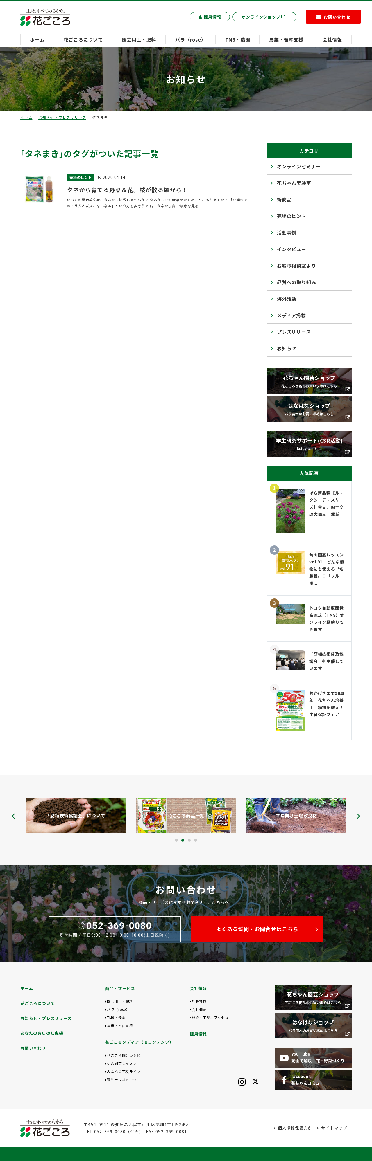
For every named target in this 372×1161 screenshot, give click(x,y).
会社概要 (199, 1009)
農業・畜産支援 (286, 39)
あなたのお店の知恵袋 (41, 1033)
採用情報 (212, 17)
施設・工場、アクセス (210, 1017)
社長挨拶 (199, 1001)
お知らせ (286, 348)
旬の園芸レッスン (122, 1063)
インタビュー (291, 249)
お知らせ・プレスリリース (62, 117)
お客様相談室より (296, 265)
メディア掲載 (291, 315)
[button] (176, 840)
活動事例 (286, 232)
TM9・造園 (237, 39)
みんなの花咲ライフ (123, 1071)
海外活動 (286, 298)
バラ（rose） (190, 39)
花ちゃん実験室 (294, 182)
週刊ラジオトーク (122, 1079)
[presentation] (13, 816)
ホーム (37, 39)
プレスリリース (294, 331)
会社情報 (332, 39)
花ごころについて (83, 39)
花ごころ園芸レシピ (123, 1055)
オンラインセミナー (299, 166)
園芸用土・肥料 (139, 39)
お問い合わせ (33, 1048)
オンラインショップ (261, 17)
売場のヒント (291, 215)
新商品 (284, 199)
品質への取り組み (296, 282)
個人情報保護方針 (295, 1128)
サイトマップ (334, 1128)
